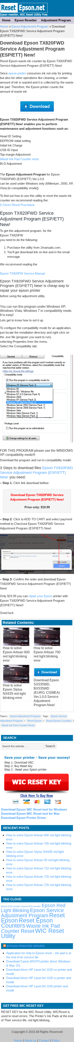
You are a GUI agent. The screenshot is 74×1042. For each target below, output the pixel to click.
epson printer (17, 73)
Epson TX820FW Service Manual (22, 273)
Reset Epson (34, 720)
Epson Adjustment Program (30, 26)
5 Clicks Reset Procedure (17, 205)
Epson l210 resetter (31, 906)
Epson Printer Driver (26, 946)
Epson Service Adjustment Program (32, 913)
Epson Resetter (24, 8)
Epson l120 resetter (11, 906)
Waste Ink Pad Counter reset (19, 159)
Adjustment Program (56, 20)
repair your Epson (40, 596)
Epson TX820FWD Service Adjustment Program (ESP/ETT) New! (36, 472)
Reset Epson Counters (59, 720)
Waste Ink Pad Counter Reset (18, 725)
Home (6, 20)
